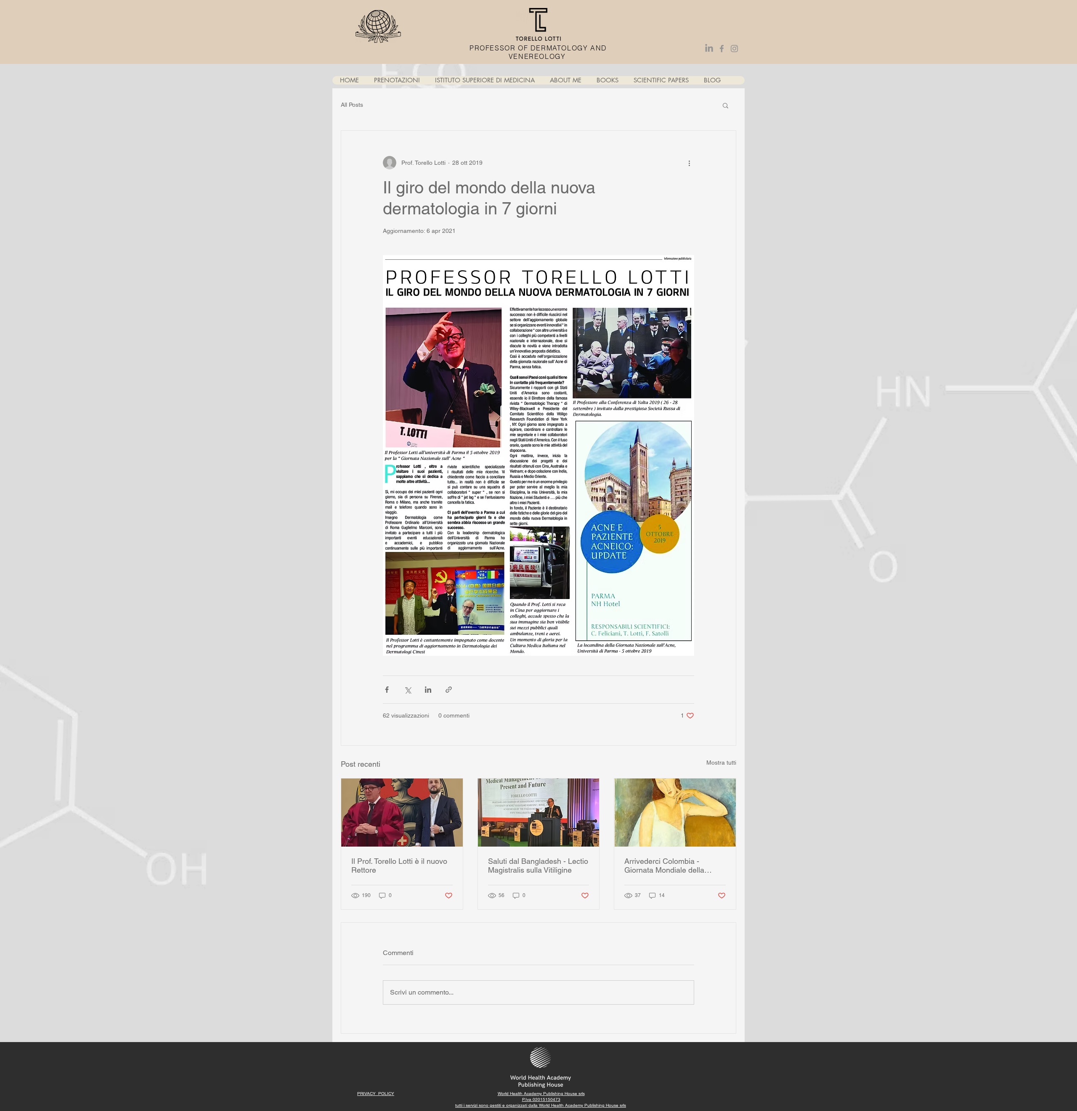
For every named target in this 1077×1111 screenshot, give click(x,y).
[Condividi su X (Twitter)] (407, 690)
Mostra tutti (721, 762)
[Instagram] (734, 48)
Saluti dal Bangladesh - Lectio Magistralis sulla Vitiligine (538, 865)
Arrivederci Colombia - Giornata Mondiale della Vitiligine (664, 865)
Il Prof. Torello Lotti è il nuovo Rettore (399, 865)
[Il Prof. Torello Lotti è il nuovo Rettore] (402, 812)
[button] (725, 105)
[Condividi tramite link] (449, 690)
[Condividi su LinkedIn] (428, 690)
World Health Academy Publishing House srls (582, 1105)
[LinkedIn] (709, 48)
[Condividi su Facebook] (387, 690)
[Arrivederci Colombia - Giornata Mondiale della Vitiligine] (675, 812)
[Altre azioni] (689, 163)
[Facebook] (722, 48)
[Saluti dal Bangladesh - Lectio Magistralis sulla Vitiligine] (539, 812)
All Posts (352, 104)
